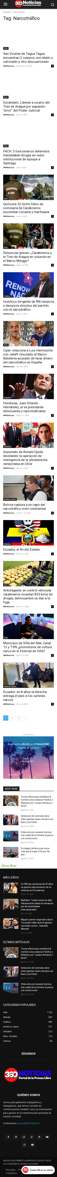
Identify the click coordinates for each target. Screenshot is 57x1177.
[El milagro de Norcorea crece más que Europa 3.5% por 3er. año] (10, 852)
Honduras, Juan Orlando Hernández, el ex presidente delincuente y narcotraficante (24, 407)
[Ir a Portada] (28, 1075)
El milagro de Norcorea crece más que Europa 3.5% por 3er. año (35, 851)
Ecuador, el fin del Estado (21, 549)
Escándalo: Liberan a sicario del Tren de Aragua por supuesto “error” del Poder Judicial (26, 106)
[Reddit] (24, 1137)
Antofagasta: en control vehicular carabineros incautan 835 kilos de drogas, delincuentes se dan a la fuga (28, 596)
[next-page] (25, 718)
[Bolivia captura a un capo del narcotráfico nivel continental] (28, 488)
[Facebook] (8, 1137)
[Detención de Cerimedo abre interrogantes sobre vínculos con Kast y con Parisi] (10, 820)
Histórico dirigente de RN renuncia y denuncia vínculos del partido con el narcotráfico (28, 305)
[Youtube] (32, 1145)
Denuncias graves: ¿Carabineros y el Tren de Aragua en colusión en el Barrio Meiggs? (27, 257)
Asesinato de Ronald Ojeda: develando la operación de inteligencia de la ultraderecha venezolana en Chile (25, 458)
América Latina (10, 499)
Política (7, 296)
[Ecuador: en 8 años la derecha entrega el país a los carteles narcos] (28, 675)
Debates (7, 398)
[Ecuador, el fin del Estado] (28, 533)
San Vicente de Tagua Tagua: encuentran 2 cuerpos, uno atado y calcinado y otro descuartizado (28, 58)
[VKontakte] (47, 1137)
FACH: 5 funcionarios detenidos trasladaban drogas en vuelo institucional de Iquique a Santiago (26, 157)
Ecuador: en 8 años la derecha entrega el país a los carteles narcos (25, 696)
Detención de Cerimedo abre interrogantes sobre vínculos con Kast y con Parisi (37, 819)
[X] (39, 1137)
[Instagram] (16, 1137)
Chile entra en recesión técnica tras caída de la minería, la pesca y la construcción (37, 835)
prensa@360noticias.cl (28, 1123)
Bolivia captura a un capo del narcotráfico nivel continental (24, 507)
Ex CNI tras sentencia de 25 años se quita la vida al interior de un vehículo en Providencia (37, 887)
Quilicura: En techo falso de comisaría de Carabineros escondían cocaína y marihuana (26, 208)
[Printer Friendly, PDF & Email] (9, 867)
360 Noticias (8, 66)
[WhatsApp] (25, 1145)
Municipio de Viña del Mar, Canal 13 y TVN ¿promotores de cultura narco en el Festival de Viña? (27, 647)
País (6, 48)
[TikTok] (31, 1137)
